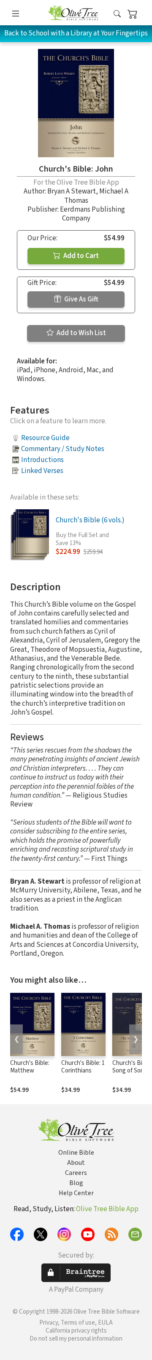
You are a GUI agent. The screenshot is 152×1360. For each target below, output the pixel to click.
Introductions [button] (42, 460)
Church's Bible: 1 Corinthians (83, 1067)
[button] (117, 14)
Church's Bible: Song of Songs (132, 1067)
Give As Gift (80, 299)
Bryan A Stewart (71, 191)
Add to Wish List (80, 333)
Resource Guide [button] (45, 438)
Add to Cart (80, 256)
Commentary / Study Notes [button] (62, 449)
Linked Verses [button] (42, 471)
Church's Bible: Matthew (29, 1067)
